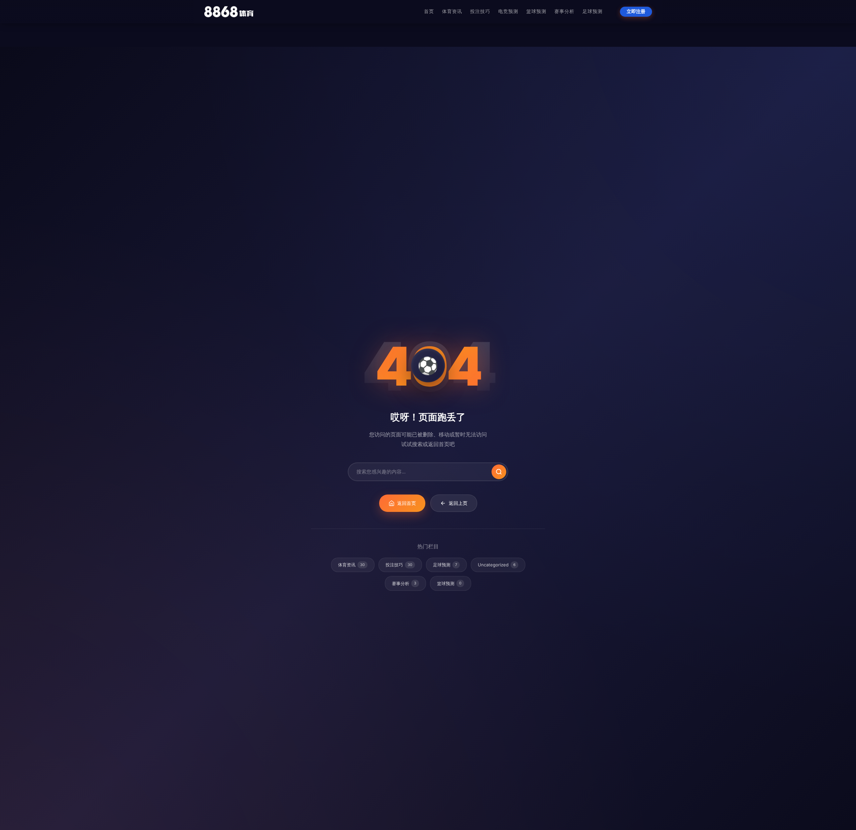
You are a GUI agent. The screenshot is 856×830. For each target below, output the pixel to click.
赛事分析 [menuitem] (564, 11)
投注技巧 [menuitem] (480, 11)
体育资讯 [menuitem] (452, 11)
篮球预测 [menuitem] (536, 11)
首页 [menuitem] (429, 11)
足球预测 (445, 564)
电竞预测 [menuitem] (508, 11)
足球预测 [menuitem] (592, 11)
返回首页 (406, 503)
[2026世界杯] (229, 11)
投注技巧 (399, 564)
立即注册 (636, 11)
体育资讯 (351, 564)
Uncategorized (497, 564)
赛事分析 (404, 583)
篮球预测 (449, 583)
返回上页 (458, 503)
